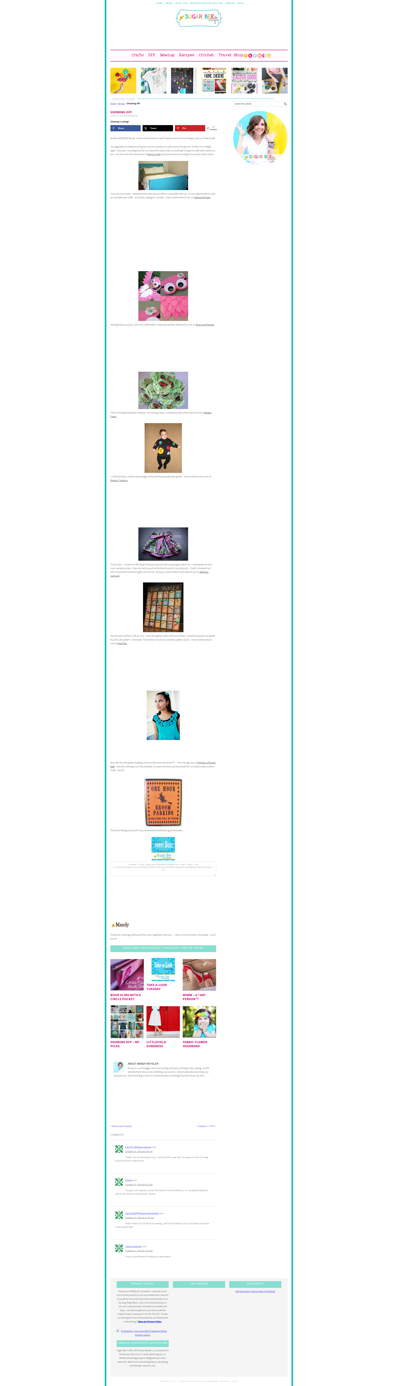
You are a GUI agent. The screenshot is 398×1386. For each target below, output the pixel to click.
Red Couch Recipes (205, 324)
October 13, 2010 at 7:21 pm (139, 1250)
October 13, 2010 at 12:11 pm (139, 1217)
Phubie (128, 1180)
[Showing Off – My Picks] (127, 1021)
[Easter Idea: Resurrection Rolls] (275, 81)
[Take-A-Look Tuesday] (163, 969)
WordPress (225, 1381)
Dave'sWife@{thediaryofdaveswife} (142, 1213)
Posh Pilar (122, 643)
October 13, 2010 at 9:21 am (139, 1184)
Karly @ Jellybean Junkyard (138, 1147)
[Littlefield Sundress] (163, 1021)
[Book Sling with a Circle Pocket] (127, 974)
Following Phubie (202, 197)
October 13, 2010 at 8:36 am (139, 1151)
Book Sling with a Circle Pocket (125, 997)
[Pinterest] (254, 56)
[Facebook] (245, 56)
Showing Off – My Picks (124, 1044)
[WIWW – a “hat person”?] (199, 974)
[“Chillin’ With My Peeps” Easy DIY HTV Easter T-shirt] (154, 81)
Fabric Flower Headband (195, 1044)
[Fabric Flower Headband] (199, 1021)
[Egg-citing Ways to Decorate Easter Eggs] (244, 81)
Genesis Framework (208, 1381)
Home (113, 103)
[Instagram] (259, 56)
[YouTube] (268, 56)
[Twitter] (250, 56)
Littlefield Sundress (156, 1044)
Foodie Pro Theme (187, 1381)
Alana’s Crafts (154, 154)
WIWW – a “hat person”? (194, 997)
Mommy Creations (118, 480)
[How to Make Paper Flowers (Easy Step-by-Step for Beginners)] (123, 81)
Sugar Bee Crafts (199, 21)
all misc (121, 103)
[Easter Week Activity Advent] (184, 81)
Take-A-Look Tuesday (156, 987)
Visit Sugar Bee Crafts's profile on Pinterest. (255, 1291)
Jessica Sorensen (133, 1246)
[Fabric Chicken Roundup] (214, 81)
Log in (235, 1381)
